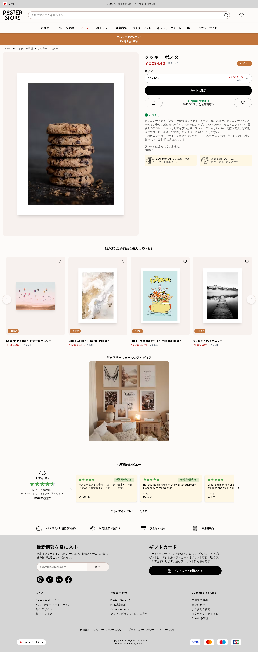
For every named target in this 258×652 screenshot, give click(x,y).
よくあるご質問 (201, 609)
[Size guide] (154, 102)
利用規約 (85, 629)
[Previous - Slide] (6, 299)
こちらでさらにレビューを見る (129, 511)
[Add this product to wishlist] (243, 102)
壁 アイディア (44, 613)
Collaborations (119, 609)
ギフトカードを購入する (188, 570)
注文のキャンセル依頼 (205, 613)
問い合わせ (198, 604)
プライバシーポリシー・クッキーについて (153, 629)
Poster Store (137, 640)
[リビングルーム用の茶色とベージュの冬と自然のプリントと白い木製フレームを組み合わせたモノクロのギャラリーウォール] (129, 401)
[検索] (226, 15)
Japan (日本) (31, 642)
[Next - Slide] (251, 299)
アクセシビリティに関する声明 (129, 613)
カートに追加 (198, 90)
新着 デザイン (44, 609)
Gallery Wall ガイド (47, 600)
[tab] (241, 15)
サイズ (149, 71)
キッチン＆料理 (24, 48)
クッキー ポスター (48, 48)
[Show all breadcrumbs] (7, 48)
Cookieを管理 (200, 618)
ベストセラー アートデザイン (53, 604)
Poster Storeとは (121, 600)
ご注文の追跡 (200, 600)
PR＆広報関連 (118, 604)
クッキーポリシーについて (109, 629)
